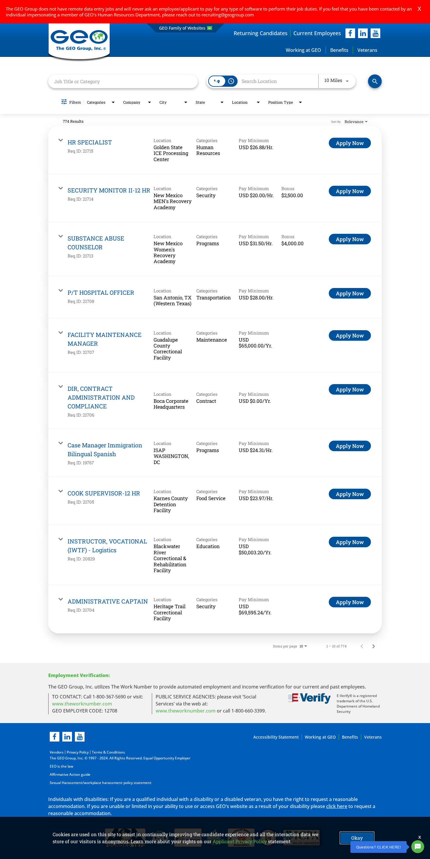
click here (336, 806)
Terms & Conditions (108, 752)
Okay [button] (357, 838)
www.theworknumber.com (82, 704)
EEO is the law (61, 766)
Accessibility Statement (276, 737)
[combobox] (123, 81)
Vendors (56, 752)
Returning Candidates (261, 33)
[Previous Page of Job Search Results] (362, 646)
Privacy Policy (78, 752)
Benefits (339, 50)
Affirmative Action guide (70, 774)
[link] (215, 150)
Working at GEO (303, 50)
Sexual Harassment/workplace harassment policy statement (101, 782)
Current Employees (317, 33)
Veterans (367, 50)
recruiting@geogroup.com (228, 15)
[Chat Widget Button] (417, 846)
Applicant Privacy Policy (240, 841)
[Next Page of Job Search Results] (373, 646)
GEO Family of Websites (182, 28)
